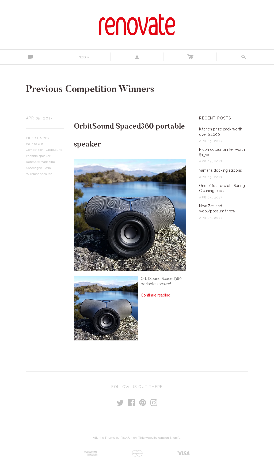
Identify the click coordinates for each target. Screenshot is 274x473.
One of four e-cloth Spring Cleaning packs (222, 188)
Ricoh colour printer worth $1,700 (222, 152)
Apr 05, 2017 (39, 118)
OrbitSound (54, 150)
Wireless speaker (39, 174)
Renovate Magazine (40, 162)
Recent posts (215, 118)
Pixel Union (128, 438)
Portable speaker (38, 156)
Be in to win (34, 144)
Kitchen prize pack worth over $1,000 (220, 132)
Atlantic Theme (104, 438)
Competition (35, 150)
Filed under (38, 138)
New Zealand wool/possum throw (217, 208)
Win (48, 168)
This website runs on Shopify (159, 438)
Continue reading (155, 295)
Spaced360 (34, 168)
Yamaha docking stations (220, 170)
